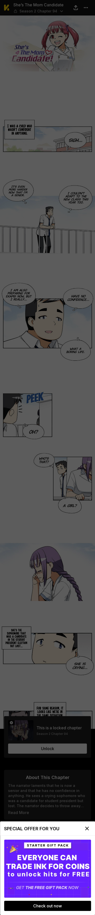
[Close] (87, 828)
